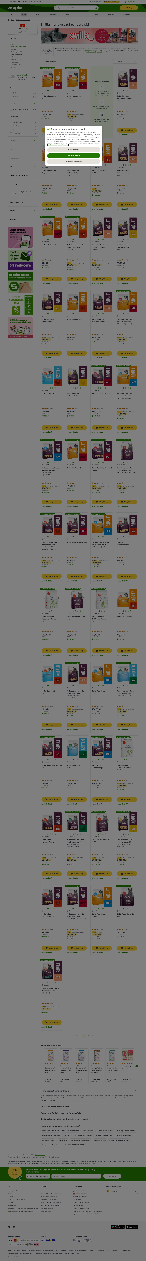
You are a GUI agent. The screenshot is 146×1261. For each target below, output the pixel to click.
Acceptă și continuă (73, 156)
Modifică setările (73, 150)
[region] (73, 146)
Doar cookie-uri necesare (74, 162)
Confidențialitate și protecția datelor (58, 145)
